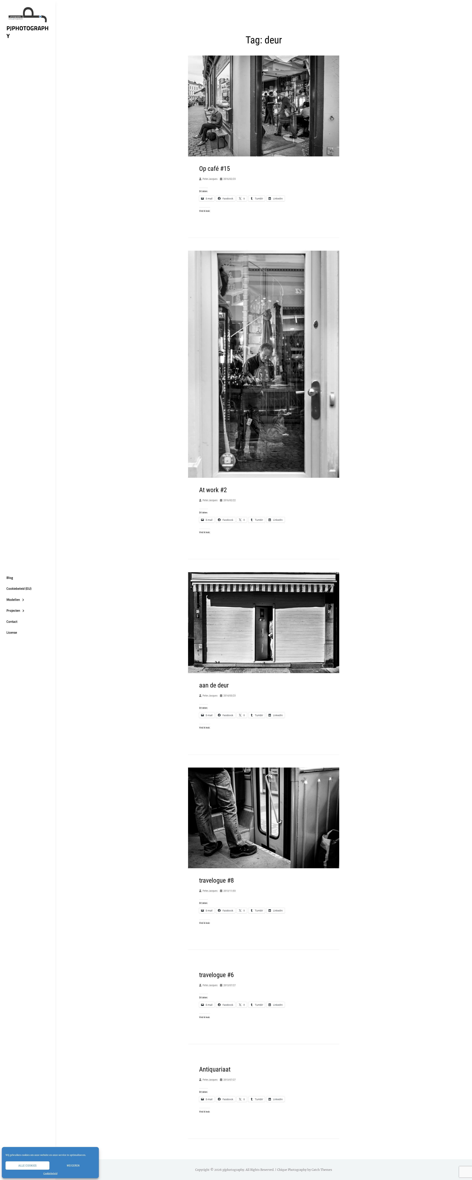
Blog (9, 577)
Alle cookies (27, 1165)
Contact (11, 621)
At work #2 (213, 490)
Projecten (13, 610)
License (11, 632)
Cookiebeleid (50, 1173)
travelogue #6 (216, 975)
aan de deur (214, 685)
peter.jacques (210, 178)
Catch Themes (322, 1170)
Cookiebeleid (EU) (18, 588)
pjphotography (27, 32)
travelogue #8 (216, 880)
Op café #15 (214, 168)
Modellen (13, 599)
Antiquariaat (214, 1069)
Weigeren (73, 1165)
